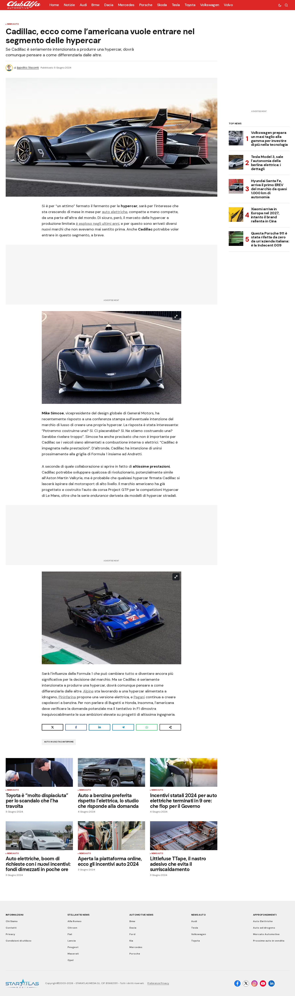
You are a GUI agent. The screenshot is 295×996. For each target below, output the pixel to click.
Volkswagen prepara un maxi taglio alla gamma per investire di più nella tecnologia (269, 139)
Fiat (70, 934)
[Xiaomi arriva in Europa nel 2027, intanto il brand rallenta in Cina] (236, 214)
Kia (131, 940)
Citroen (72, 927)
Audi (194, 921)
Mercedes (135, 947)
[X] (246, 983)
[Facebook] (237, 983)
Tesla (194, 927)
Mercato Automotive (266, 934)
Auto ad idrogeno (264, 927)
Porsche (134, 953)
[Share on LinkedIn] (99, 727)
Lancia (72, 940)
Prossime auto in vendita (268, 940)
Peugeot (73, 947)
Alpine (88, 691)
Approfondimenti (265, 914)
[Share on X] (52, 727)
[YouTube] (263, 983)
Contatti (11, 927)
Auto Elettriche (263, 921)
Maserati (73, 953)
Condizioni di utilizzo (18, 940)
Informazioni (14, 914)
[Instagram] (254, 983)
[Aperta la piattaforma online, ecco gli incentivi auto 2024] (111, 835)
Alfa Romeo (75, 921)
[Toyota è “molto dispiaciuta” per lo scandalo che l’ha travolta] (39, 772)
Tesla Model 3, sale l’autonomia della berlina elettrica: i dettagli (267, 163)
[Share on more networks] (170, 727)
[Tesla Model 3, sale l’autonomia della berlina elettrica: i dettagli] (236, 162)
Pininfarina (67, 697)
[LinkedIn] (271, 983)
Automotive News (141, 914)
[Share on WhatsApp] (147, 727)
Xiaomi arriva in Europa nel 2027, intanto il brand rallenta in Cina (265, 215)
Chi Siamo (12, 921)
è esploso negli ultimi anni (97, 223)
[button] (280, 5)
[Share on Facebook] (76, 727)
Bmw (132, 921)
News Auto (13, 24)
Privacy (10, 934)
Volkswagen (198, 934)
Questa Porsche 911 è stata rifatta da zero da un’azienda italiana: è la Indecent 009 (270, 239)
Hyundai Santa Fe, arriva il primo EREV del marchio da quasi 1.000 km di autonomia (269, 189)
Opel (70, 960)
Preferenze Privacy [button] (158, 983)
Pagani (139, 697)
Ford (132, 934)
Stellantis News (78, 914)
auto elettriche (114, 211)
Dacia (132, 927)
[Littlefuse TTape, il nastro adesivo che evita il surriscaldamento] (183, 835)
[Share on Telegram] (123, 727)
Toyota (195, 940)
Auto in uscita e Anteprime (59, 742)
